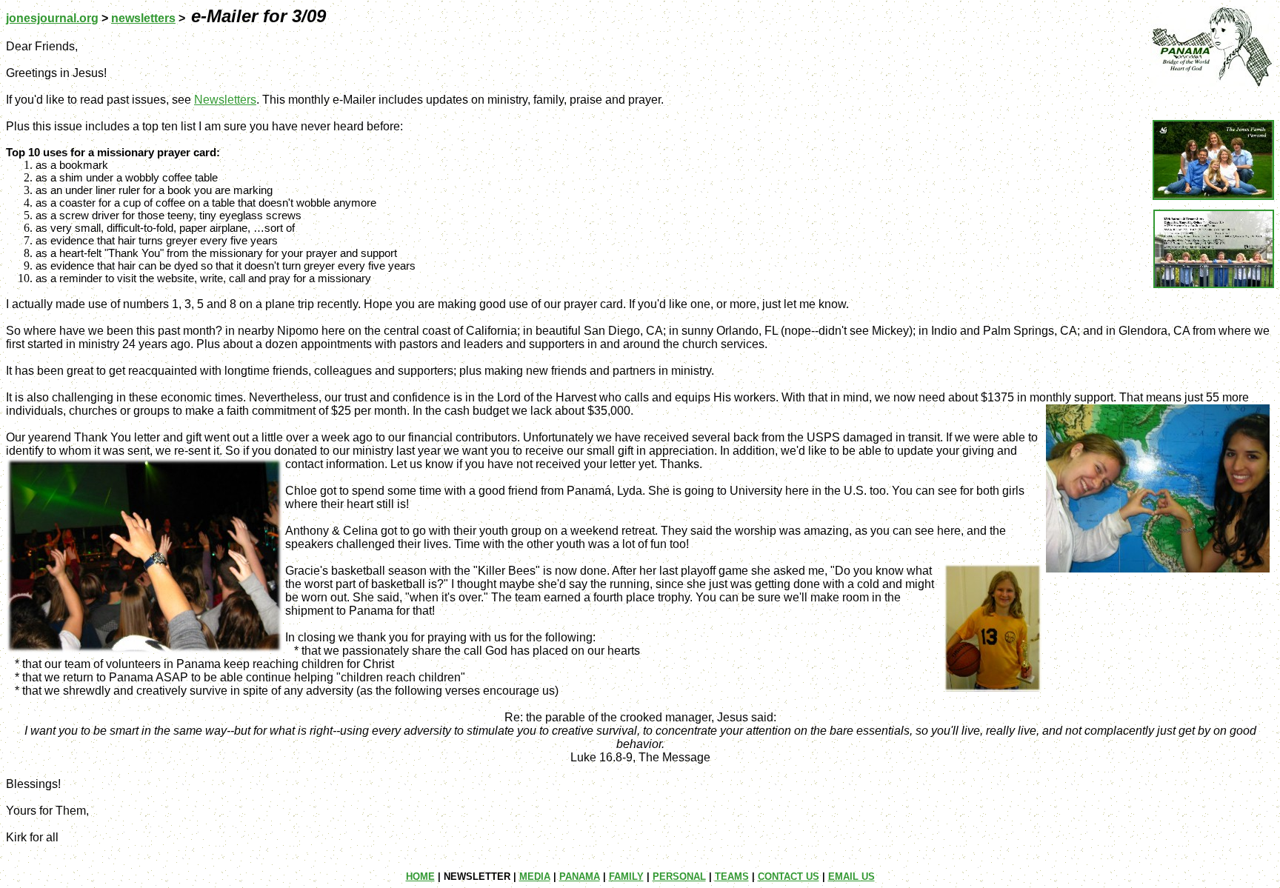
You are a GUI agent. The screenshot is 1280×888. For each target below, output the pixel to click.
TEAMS (732, 876)
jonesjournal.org (52, 18)
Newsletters (225, 99)
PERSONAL (679, 876)
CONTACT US (788, 876)
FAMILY (626, 876)
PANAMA (579, 876)
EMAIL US (851, 876)
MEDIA (534, 876)
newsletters (143, 18)
